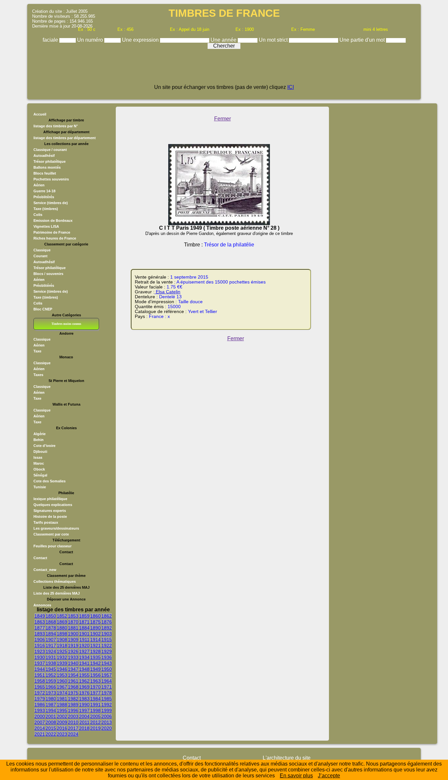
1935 (95, 657)
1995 (62, 710)
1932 (62, 657)
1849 (39, 616)
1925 (62, 651)
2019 (95, 728)
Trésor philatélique (49, 161)
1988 (62, 704)
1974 (62, 692)
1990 (84, 704)
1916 (39, 645)
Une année (224, 40)
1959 (51, 681)
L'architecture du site (287, 758)
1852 (62, 616)
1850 (51, 616)
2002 (62, 716)
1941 (84, 663)
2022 (51, 734)
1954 (73, 675)
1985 (106, 698)
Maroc (38, 463)
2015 (51, 728)
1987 (51, 704)
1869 (62, 621)
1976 (84, 692)
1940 (73, 663)
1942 (95, 663)
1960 (62, 681)
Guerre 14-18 (44, 191)
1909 (73, 639)
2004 (84, 716)
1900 (73, 633)
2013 (106, 722)
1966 (51, 686)
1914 (95, 639)
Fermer (222, 118)
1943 (106, 663)
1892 (106, 627)
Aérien (39, 185)
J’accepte (329, 775)
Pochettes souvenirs (51, 179)
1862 (106, 616)
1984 (95, 698)
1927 (84, 651)
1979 (39, 698)
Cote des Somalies (49, 481)
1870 (73, 621)
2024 (73, 734)
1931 (51, 657)
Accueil (39, 114)
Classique (42, 250)
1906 (39, 639)
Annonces (42, 605)
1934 (84, 657)
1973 (51, 692)
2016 (62, 728)
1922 (106, 645)
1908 (62, 639)
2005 (95, 716)
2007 (39, 722)
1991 (95, 704)
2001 (51, 716)
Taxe (37, 351)
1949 (95, 669)
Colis (37, 215)
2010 (73, 722)
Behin (38, 440)
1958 (39, 681)
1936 (106, 657)
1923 (39, 651)
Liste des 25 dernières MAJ (56, 593)
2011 (84, 722)
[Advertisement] (224, 69)
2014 (39, 728)
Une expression (141, 40)
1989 (73, 704)
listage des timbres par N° (55, 126)
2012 (95, 722)
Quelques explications (52, 505)
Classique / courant (50, 150)
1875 (95, 621)
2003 (73, 716)
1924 (51, 651)
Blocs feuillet (44, 173)
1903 (106, 633)
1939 (62, 663)
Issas (37, 457)
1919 (73, 645)
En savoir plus (296, 775)
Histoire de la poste (50, 516)
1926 (73, 651)
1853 (73, 616)
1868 (51, 621)
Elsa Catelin (167, 291)
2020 (106, 728)
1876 (106, 621)
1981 (62, 698)
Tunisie (39, 487)
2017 (73, 728)
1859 (84, 616)
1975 (73, 692)
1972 (39, 692)
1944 (39, 669)
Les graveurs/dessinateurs (56, 528)
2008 (51, 722)
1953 (62, 675)
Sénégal (40, 475)
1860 (95, 616)
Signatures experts (49, 511)
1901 (84, 633)
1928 (95, 651)
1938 (51, 663)
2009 (62, 722)
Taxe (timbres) (45, 209)
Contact (40, 558)
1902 (95, 633)
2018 (84, 728)
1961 (73, 681)
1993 (39, 710)
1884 (84, 627)
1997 (84, 710)
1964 (106, 681)
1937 (39, 663)
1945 (51, 669)
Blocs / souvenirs (48, 274)
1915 (106, 639)
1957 (106, 675)
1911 (84, 639)
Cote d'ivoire (44, 446)
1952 (51, 675)
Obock (39, 469)
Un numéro (90, 40)
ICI (290, 87)
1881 (73, 627)
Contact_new (44, 570)
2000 (39, 716)
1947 (73, 669)
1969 (84, 686)
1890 (95, 627)
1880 (62, 627)
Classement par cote (51, 534)
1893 (39, 633)
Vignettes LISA (46, 226)
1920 (84, 645)
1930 (39, 657)
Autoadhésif (44, 156)
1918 (62, 645)
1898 (62, 633)
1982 (73, 698)
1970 (95, 686)
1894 (51, 633)
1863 (39, 621)
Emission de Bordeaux (52, 220)
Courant (40, 256)
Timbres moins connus (66, 324)
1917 (51, 645)
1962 (84, 681)
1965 (39, 686)
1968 (73, 686)
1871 (84, 621)
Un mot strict (274, 40)
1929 (106, 651)
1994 (51, 710)
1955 (84, 675)
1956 (95, 675)
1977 (95, 692)
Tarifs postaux (45, 522)
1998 (95, 710)
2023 (62, 734)
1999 (106, 710)
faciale (51, 40)
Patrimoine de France (51, 232)
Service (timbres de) (50, 203)
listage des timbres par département (64, 138)
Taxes (38, 375)
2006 (106, 716)
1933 (73, 657)
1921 (95, 645)
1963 (95, 681)
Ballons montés (47, 167)
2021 (39, 734)
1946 (62, 669)
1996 (73, 710)
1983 (84, 698)
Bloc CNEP (42, 309)
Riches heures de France (54, 238)
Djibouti (40, 451)
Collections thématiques (54, 581)
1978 (106, 692)
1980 (51, 698)
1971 (106, 686)
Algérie (39, 434)
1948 (84, 669)
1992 (106, 704)
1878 (51, 627)
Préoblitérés (43, 197)
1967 (62, 686)
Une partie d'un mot (362, 40)
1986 (39, 704)
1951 (39, 675)
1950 (106, 669)
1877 (39, 627)
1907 (51, 639)
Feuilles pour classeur (52, 546)
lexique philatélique (50, 499)
